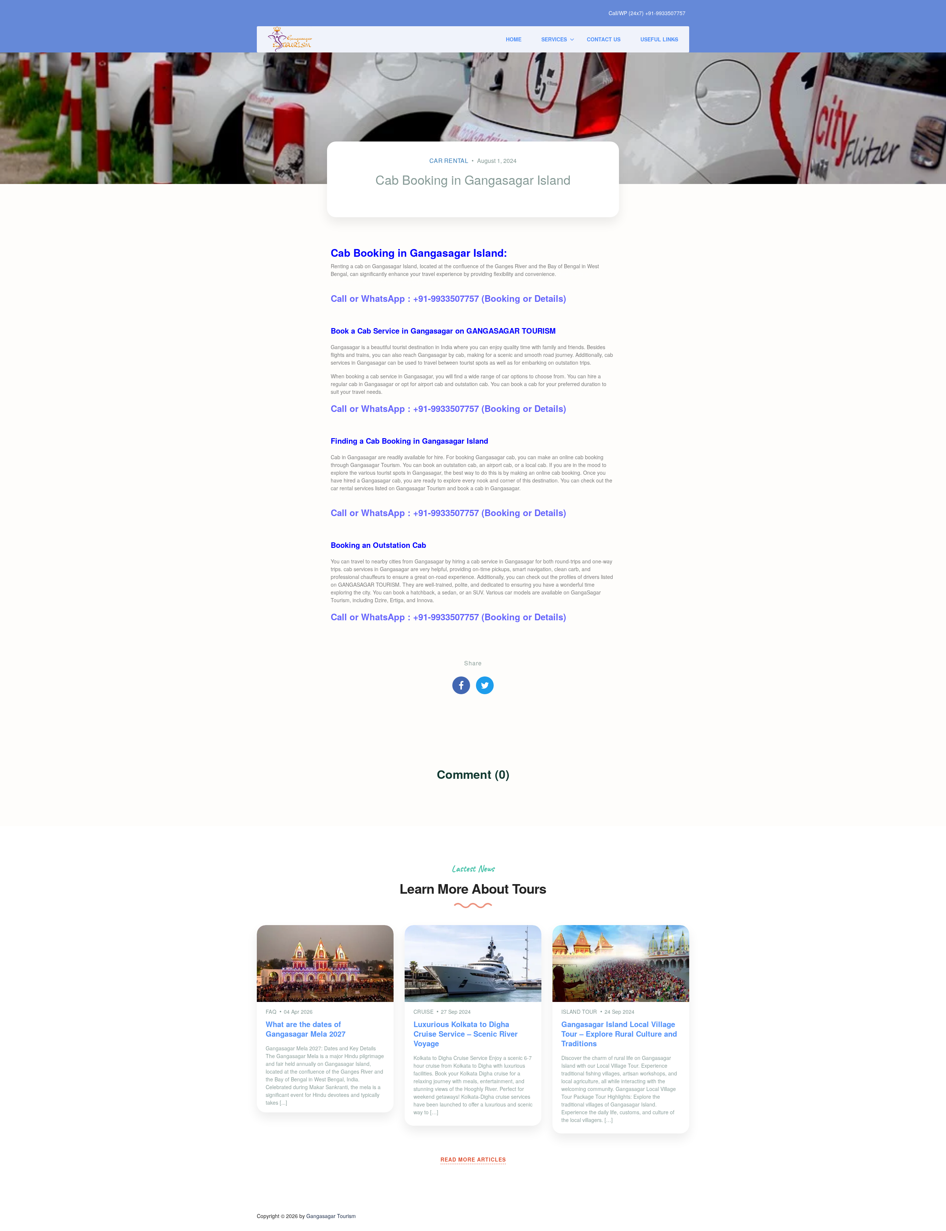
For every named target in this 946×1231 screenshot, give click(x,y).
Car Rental (448, 160)
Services (554, 39)
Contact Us (603, 39)
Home (513, 39)
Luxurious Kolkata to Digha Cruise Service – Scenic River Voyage (466, 1033)
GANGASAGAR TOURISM (511, 330)
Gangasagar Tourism (331, 1216)
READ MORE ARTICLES (473, 1159)
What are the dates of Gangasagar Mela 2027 (306, 1029)
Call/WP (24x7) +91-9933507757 (647, 13)
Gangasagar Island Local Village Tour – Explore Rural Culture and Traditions (619, 1033)
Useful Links (659, 39)
